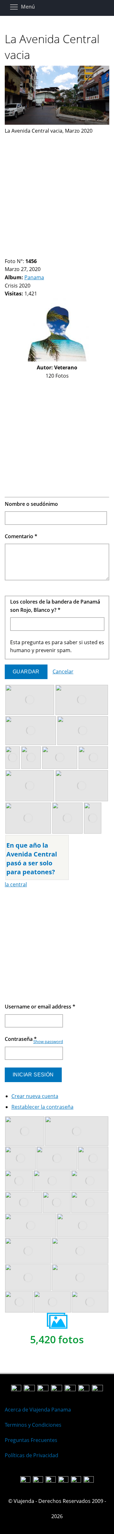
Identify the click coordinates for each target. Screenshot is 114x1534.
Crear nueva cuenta (34, 1096)
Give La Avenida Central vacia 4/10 (23, 253)
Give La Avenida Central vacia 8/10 (45, 253)
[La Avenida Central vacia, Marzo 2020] (57, 122)
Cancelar (63, 671)
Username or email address (40, 1006)
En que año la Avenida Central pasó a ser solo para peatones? (31, 858)
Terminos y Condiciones (33, 1424)
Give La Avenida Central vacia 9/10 (50, 253)
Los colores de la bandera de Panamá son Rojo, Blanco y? (55, 605)
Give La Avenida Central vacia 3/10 (18, 253)
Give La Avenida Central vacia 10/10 (56, 253)
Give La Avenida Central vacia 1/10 (7, 253)
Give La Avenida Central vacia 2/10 (13, 253)
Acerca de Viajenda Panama (38, 1409)
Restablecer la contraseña (42, 1106)
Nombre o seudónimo (31, 503)
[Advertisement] (57, 192)
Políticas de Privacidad (31, 1455)
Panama (34, 277)
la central (16, 884)
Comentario (21, 536)
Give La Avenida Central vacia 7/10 (39, 253)
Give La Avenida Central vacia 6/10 (34, 253)
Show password (48, 1041)
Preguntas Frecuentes (31, 1440)
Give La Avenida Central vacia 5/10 (29, 253)
